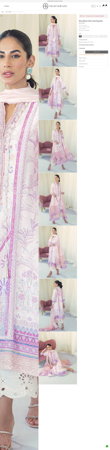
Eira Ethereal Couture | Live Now (55, 1)
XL (96, 36)
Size (80, 33)
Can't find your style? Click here (86, 44)
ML (90, 36)
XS (80, 36)
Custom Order (103, 36)
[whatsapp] (107, 446)
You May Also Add (83, 39)
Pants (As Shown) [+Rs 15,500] (86, 42)
